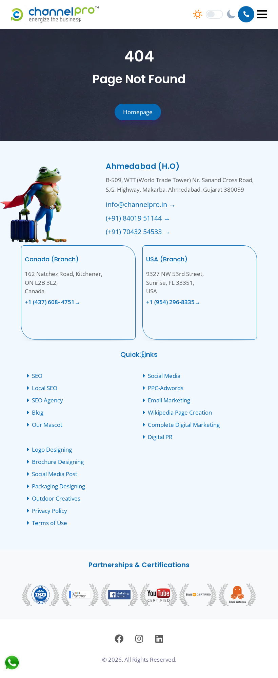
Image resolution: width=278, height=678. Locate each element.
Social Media (164, 376)
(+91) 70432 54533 (138, 231)
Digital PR (160, 437)
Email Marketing (169, 400)
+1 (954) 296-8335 (173, 302)
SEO (37, 376)
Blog (37, 412)
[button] (262, 14)
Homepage (138, 112)
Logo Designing (52, 449)
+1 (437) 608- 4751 (52, 302)
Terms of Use (49, 523)
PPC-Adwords (165, 388)
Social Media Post (54, 474)
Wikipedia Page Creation (180, 412)
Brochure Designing (58, 462)
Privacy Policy (49, 511)
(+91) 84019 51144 (138, 218)
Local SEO (44, 388)
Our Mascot (47, 425)
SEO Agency (47, 400)
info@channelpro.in (141, 204)
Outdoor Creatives (56, 498)
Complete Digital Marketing (184, 425)
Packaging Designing (58, 486)
